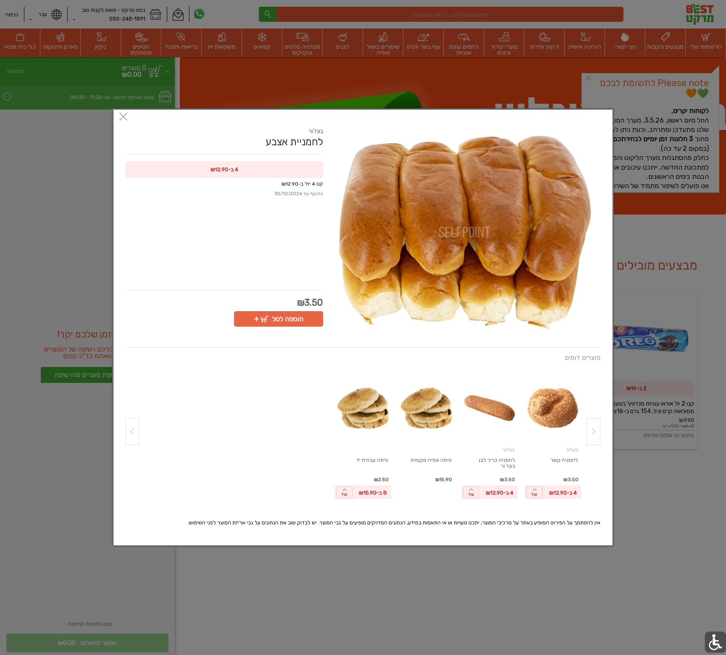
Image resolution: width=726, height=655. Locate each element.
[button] (465, 232)
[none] (553, 435)
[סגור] (123, 117)
